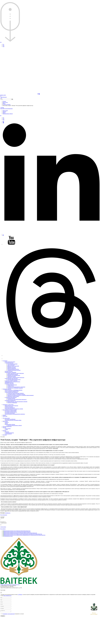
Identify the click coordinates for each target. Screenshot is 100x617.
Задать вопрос (3, 526)
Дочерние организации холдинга (13, 370)
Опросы (4, 415)
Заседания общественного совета (13, 379)
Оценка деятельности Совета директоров (15, 373)
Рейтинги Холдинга (9, 406)
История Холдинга (9, 371)
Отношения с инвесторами (8, 404)
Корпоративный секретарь (12, 374)
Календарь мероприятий (10, 407)
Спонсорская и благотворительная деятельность (16, 399)
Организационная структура (13, 369)
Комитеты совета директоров (13, 365)
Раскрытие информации (12, 402)
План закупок (8, 428)
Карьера (4, 430)
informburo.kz (7, 512)
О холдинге (5, 360)
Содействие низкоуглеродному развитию (15, 393)
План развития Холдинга (10, 361)
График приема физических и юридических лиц (10, 584)
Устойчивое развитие (7, 389)
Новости (4, 111)
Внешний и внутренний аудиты (13, 375)
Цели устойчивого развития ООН (12, 391)
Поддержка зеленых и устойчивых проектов (16, 394)
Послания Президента (7, 426)
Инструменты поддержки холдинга (10, 409)
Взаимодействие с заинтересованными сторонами (17, 401)
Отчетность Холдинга (9, 383)
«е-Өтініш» (20, 594)
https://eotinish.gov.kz (7, 595)
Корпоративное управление (10, 372)
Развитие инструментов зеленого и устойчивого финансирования (20, 395)
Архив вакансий (8, 433)
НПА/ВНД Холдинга (9, 382)
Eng (3, 46)
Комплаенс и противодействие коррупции (15, 377)
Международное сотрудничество (11, 405)
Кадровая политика (11, 398)
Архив (6, 429)
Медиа (4, 103)
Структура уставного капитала (11, 380)
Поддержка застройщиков (10, 419)
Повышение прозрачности (10, 400)
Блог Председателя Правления (6, 108)
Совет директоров (11, 364)
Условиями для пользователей (9, 613)
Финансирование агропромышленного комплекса (15, 414)
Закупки (4, 427)
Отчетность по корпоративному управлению (16, 386)
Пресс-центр (5, 102)
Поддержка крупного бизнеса (11, 411)
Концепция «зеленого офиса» (13, 396)
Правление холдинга (11, 367)
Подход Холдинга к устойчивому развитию (13, 390)
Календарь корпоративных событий (14, 425)
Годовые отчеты (10, 385)
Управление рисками (11, 376)
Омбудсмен (5, 416)
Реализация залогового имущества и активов (14, 408)
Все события (2, 528)
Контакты (5, 434)
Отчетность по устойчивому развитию (15, 387)
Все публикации (3, 514)
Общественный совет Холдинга (11, 378)
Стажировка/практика (9, 432)
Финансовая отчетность (12, 384)
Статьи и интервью (6, 104)
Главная (4, 101)
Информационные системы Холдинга (12, 381)
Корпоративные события (8, 113)
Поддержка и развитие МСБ (10, 410)
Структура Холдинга (9, 362)
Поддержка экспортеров (10, 412)
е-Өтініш (2, 107)
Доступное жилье (6, 418)
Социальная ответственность (11, 397)
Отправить (3, 615)
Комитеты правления (11, 368)
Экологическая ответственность (11, 392)
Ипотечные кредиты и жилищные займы (13, 420)
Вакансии (7, 431)
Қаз (3, 45)
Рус (3, 44)
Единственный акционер (12, 363)
